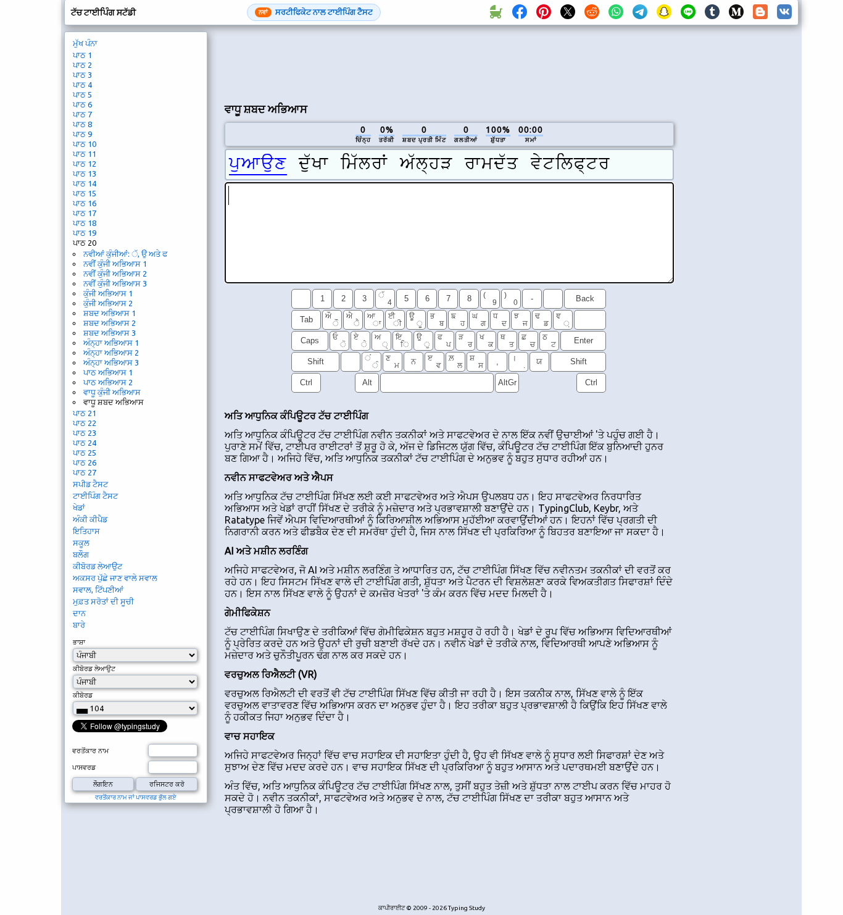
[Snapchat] (664, 12)
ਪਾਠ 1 (82, 55)
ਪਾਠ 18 (84, 223)
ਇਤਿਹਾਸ (86, 531)
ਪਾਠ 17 (84, 213)
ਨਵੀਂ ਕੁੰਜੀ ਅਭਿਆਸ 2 (115, 273)
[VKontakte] (784, 12)
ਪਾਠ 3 (82, 74)
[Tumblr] (712, 12)
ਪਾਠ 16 (84, 203)
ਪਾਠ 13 (84, 173)
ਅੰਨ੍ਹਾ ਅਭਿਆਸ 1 (111, 342)
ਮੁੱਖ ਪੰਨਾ (85, 43)
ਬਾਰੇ (79, 624)
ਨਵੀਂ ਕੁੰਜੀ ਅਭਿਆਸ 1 (115, 263)
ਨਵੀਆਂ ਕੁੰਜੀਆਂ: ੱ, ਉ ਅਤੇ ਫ (125, 253)
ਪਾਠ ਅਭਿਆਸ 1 (108, 372)
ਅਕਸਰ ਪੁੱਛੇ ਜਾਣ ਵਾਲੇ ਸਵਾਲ (115, 578)
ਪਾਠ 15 (84, 193)
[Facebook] (519, 12)
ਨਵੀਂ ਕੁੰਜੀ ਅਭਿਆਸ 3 (115, 283)
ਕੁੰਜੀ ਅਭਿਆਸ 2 (108, 303)
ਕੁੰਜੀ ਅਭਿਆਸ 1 (108, 293)
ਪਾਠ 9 (82, 134)
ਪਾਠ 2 (82, 65)
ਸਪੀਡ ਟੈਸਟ (90, 484)
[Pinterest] (543, 12)
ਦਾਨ (79, 613)
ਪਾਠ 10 (84, 144)
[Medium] (736, 12)
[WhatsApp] (615, 12)
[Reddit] (591, 12)
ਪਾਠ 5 (82, 94)
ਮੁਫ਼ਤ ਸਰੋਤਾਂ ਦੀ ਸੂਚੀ (103, 601)
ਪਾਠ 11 (84, 153)
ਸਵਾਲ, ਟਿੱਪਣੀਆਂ (98, 589)
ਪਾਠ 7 (82, 114)
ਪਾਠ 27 (84, 472)
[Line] (688, 12)
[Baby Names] (495, 12)
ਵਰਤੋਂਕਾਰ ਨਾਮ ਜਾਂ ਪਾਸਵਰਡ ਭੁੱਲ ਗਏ (135, 797)
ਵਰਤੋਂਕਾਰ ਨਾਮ (90, 750)
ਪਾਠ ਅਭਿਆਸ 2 (108, 382)
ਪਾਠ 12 (84, 163)
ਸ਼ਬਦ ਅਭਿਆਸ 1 (109, 313)
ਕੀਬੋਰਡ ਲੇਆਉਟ (97, 566)
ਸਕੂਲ (81, 542)
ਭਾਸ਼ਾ (79, 642)
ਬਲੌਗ (81, 554)
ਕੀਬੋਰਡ (83, 695)
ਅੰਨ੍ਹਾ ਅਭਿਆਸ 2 (111, 352)
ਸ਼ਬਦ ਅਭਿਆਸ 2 (109, 323)
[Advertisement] (449, 62)
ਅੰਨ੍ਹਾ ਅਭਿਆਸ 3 (111, 362)
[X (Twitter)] (567, 12)
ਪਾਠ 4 (82, 84)
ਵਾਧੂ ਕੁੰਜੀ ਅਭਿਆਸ (112, 392)
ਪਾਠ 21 (84, 413)
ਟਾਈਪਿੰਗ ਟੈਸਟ (95, 495)
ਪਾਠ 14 (84, 183)
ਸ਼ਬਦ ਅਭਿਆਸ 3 (109, 332)
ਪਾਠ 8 (82, 124)
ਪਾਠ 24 (84, 442)
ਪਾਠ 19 (84, 232)
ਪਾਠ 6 (82, 104)
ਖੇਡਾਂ (79, 507)
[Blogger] (760, 12)
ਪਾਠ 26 (84, 462)
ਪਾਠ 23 (84, 432)
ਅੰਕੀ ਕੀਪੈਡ (90, 519)
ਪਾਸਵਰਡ (84, 767)
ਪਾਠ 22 (84, 423)
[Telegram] (640, 12)
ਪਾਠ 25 (84, 452)
